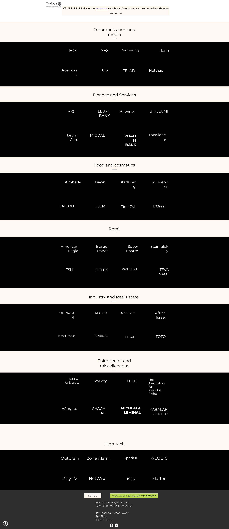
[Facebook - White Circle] (111, 525)
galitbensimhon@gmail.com (112, 502)
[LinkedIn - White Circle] (116, 525)
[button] (5, 524)
